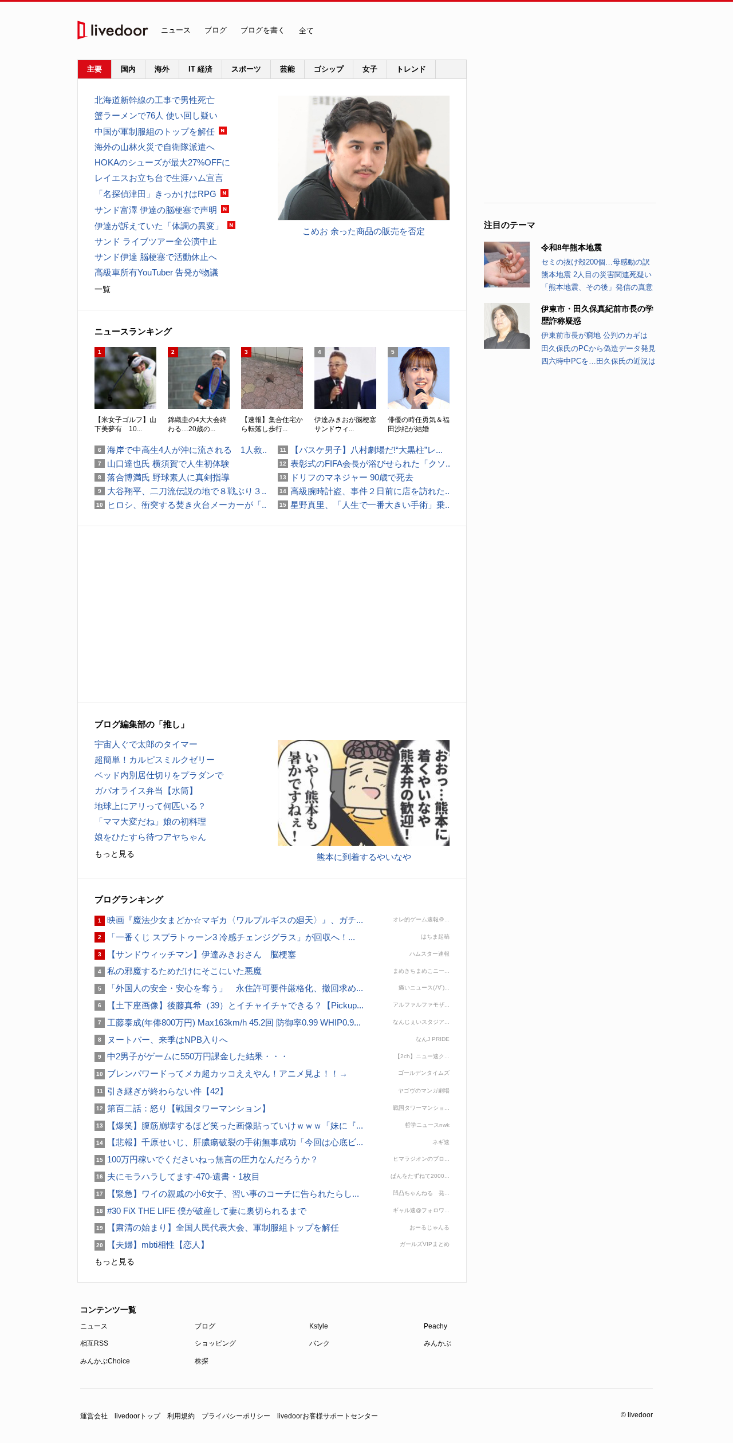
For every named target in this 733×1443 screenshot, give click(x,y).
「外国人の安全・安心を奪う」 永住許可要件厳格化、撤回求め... (228, 988)
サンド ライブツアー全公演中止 (155, 241)
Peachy (435, 1326)
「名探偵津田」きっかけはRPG (155, 194)
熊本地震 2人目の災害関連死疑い (596, 274)
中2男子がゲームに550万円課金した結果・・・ (191, 1056)
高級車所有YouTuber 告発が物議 (156, 272)
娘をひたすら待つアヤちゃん (150, 837)
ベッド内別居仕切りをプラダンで (158, 775)
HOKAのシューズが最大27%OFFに (162, 162)
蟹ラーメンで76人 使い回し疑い (156, 115)
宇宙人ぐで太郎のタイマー (146, 744)
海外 (162, 69)
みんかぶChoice (105, 1361)
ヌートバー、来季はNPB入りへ (161, 1039)
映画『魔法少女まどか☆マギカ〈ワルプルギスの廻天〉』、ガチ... (228, 920)
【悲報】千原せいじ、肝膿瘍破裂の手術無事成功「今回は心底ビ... (228, 1142)
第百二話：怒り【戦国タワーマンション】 (182, 1108)
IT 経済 (200, 69)
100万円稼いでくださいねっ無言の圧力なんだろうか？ (206, 1159)
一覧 (102, 289)
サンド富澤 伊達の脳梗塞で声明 (155, 210)
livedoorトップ (137, 1416)
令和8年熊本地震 (571, 247)
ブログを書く (263, 30)
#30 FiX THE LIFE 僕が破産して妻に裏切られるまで (200, 1211)
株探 (201, 1361)
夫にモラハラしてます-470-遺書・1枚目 (177, 1176)
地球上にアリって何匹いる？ (150, 806)
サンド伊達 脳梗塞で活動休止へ (155, 257)
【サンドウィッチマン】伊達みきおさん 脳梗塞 (195, 954)
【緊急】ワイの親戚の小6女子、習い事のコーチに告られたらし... (226, 1193)
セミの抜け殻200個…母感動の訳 (595, 262)
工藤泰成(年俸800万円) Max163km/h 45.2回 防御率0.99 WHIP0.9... (227, 1022)
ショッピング (215, 1343)
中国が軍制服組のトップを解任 (154, 131)
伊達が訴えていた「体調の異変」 (158, 226)
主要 (94, 69)
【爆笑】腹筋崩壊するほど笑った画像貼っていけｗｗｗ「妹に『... (228, 1125)
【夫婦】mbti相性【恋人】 (151, 1244)
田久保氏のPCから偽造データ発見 (598, 348)
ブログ (215, 30)
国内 (128, 69)
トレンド (411, 69)
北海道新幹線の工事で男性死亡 (154, 100)
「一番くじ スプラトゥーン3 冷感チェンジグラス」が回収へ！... (224, 937)
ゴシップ (329, 69)
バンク (319, 1343)
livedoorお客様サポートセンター (327, 1416)
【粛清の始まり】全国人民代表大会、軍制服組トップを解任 (216, 1227)
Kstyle (318, 1326)
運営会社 (94, 1416)
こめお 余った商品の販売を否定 (363, 231)
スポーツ (246, 69)
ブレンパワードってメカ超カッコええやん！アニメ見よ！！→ (221, 1073)
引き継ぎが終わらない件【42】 (161, 1091)
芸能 (287, 69)
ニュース (176, 30)
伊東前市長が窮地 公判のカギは (594, 335)
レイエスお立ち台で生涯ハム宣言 (158, 178)
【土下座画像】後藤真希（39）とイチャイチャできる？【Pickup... (229, 1005)
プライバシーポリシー (236, 1416)
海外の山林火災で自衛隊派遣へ (154, 147)
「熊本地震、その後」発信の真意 (597, 287)
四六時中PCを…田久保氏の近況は (598, 361)
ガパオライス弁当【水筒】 (146, 790)
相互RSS (94, 1343)
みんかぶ (437, 1343)
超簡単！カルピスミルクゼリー (154, 759)
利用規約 (181, 1416)
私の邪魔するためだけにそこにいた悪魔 (178, 971)
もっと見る (114, 853)
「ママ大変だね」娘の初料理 (150, 821)
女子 (369, 69)
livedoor (112, 30)
